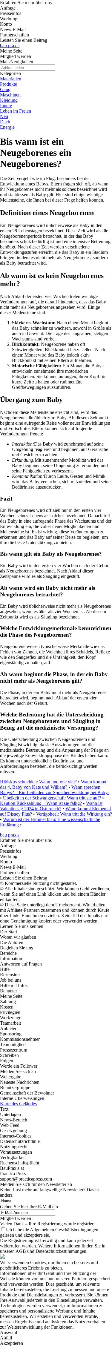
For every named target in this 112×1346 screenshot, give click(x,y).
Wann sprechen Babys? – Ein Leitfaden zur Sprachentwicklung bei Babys (54, 790)
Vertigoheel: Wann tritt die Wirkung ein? (74, 813)
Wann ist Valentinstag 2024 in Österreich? (51, 806)
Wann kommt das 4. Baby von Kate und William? (53, 784)
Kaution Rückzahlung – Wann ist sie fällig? (41, 803)
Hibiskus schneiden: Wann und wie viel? (38, 781)
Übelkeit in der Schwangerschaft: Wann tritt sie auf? (52, 797)
